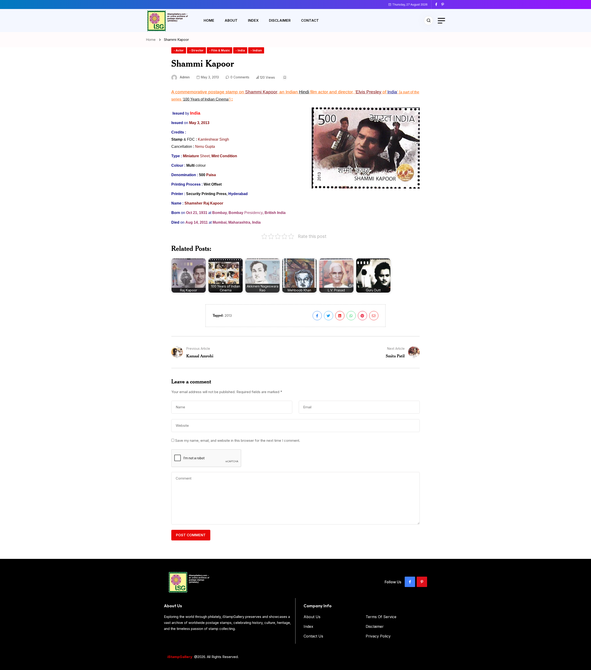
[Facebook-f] (410, 582)
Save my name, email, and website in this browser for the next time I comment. (237, 440)
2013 (228, 315)
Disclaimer (280, 20)
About (231, 20)
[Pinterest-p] (422, 582)
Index (253, 20)
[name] (438, 4)
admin (185, 77)
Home (209, 20)
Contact (310, 20)
